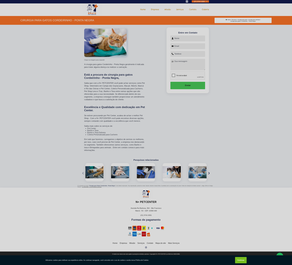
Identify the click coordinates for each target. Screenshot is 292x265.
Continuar (240, 260)
